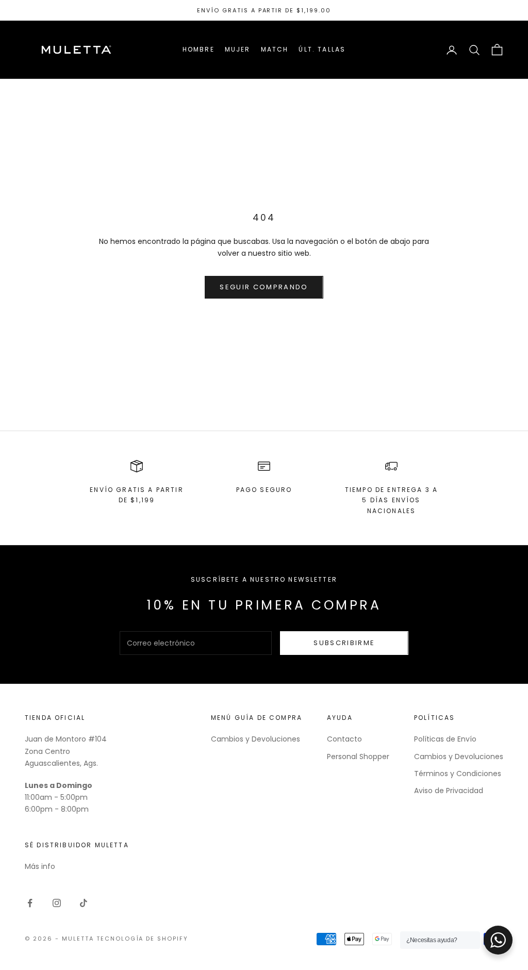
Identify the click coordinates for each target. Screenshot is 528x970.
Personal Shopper (358, 756)
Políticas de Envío (445, 739)
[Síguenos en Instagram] (57, 903)
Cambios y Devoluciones (255, 739)
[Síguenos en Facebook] (30, 903)
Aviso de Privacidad (448, 790)
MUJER (238, 49)
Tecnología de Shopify (142, 938)
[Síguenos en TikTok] (83, 903)
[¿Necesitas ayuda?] (498, 940)
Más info (40, 866)
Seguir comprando (264, 287)
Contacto (344, 739)
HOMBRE (198, 49)
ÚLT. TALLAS (322, 49)
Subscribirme (344, 643)
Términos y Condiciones (457, 773)
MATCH (275, 49)
